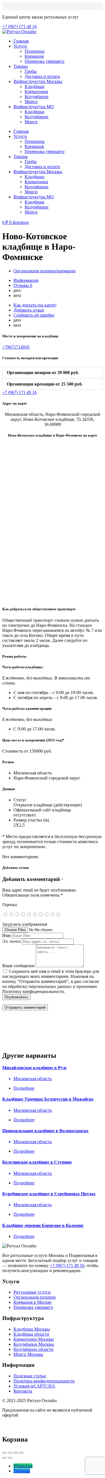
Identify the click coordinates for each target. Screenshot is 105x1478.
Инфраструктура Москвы (37, 81)
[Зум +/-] (21, 1453)
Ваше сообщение (18, 965)
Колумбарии (36, 96)
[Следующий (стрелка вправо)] (10, 1458)
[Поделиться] (10, 1453)
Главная (21, 41)
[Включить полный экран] (15, 1453)
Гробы (31, 71)
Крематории (36, 91)
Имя (6, 935)
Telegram (21, 1470)
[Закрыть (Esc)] (4, 1453)
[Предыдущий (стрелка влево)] (4, 1458)
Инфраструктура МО (33, 106)
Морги (31, 101)
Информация (25, 280)
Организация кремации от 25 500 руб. (45, 384)
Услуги (20, 46)
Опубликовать (16, 997)
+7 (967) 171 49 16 (67, 1265)
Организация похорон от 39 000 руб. (43, 372)
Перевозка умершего (44, 61)
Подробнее (23, 1088)
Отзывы (22, 285)
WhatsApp (22, 1465)
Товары (20, 66)
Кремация (34, 56)
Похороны (35, 51)
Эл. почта (11, 941)
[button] (52, 372)
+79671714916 (15, 347)
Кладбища (34, 86)
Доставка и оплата (42, 76)
